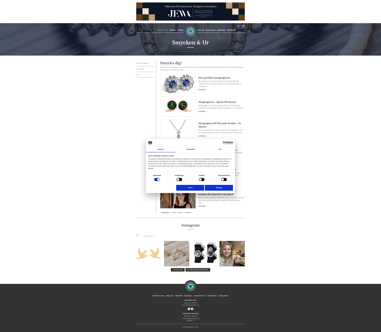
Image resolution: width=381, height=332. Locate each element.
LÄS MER (201, 90)
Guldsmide (221, 30)
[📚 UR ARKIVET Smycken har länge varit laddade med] (149, 253)
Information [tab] (190, 149)
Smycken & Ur (162, 30)
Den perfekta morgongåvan (214, 77)
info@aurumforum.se (192, 305)
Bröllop (173, 30)
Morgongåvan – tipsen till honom (217, 102)
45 (186, 213)
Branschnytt (210, 30)
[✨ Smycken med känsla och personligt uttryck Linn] (232, 253)
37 (175, 213)
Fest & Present (143, 63)
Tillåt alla (219, 188)
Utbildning (231, 30)
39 (179, 213)
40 (182, 213)
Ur (139, 75)
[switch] (179, 179)
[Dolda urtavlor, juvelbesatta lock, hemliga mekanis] (204, 253)
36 (173, 213)
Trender (180, 30)
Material (200, 30)
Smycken (141, 69)
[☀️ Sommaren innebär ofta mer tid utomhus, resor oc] (176, 253)
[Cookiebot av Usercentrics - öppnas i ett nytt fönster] (224, 142)
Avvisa (190, 188)
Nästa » (189, 213)
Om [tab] (220, 149)
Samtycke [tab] (160, 149)
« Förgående (164, 213)
